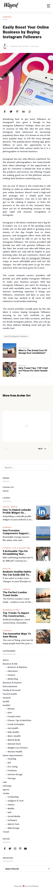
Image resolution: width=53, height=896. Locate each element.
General (7, 17)
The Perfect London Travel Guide (15, 594)
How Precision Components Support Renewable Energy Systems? (15, 532)
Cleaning (12, 759)
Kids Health (13, 732)
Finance (7, 631)
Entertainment (10, 686)
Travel (7, 589)
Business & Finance (12, 683)
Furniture (12, 770)
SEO (10, 812)
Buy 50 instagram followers (16, 336)
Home (6, 491)
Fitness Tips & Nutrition (16, 548)
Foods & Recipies (30, 415)
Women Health (15, 752)
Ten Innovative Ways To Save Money (17, 635)
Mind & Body (14, 740)
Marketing (13, 679)
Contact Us (8, 487)
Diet (10, 712)
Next (40, 449)
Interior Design (15, 774)
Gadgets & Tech (16, 801)
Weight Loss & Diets (18, 748)
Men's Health (14, 736)
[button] (48, 6)
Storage (12, 778)
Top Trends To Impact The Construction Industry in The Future (16, 614)
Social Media (10, 507)
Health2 (6, 705)
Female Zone (14, 716)
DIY (9, 763)
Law (5, 782)
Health (7, 569)
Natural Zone (14, 744)
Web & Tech (13, 824)
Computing (13, 797)
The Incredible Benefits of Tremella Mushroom (33, 421)
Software (12, 820)
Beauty (11, 709)
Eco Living (13, 767)
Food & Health (10, 694)
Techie (6, 793)
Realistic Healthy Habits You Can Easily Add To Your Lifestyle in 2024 (17, 573)
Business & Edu (11, 610)
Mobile (11, 808)
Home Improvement (13, 755)
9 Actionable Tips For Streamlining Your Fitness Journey (15, 553)
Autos (6, 660)
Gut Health (13, 728)
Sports (6, 790)
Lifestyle (7, 786)
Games (11, 805)
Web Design (13, 828)
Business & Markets (17, 667)
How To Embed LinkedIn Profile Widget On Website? (17, 511)
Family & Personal (11, 690)
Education (13, 671)
